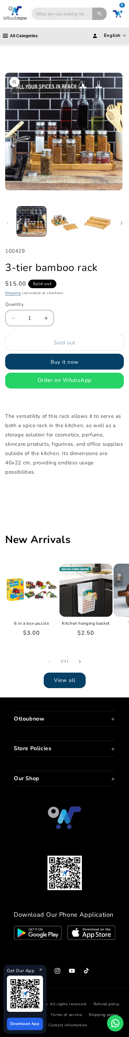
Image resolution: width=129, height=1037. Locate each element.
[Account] (94, 35)
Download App (24, 1023)
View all (64, 680)
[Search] (99, 14)
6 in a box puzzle (31, 623)
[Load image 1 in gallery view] (31, 221)
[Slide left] (7, 223)
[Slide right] (121, 223)
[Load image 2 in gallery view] (64, 221)
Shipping (13, 293)
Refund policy (107, 1004)
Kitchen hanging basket (86, 623)
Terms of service (66, 1014)
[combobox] (62, 14)
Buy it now (65, 362)
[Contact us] (115, 1023)
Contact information (68, 1025)
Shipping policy (103, 1014)
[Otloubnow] (15, 13)
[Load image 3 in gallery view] (97, 221)
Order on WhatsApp (64, 380)
